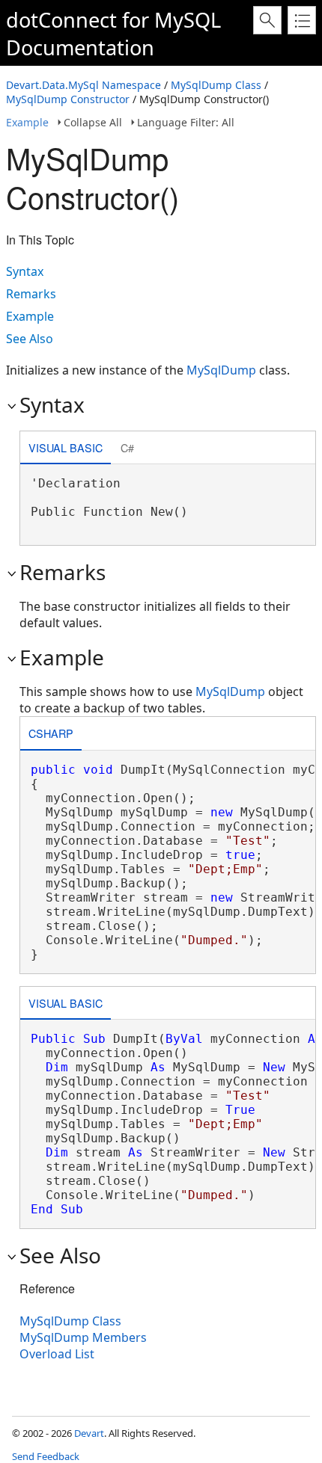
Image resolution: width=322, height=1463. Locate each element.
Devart (89, 1433)
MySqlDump (221, 370)
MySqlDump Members (83, 1337)
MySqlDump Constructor (68, 99)
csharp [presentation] (50, 733)
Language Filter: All (185, 122)
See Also (29, 338)
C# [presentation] (127, 447)
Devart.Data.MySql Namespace (83, 85)
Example (27, 122)
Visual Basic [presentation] (65, 447)
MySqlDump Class (216, 85)
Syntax (24, 271)
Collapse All (93, 122)
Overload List (56, 1354)
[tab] (65, 449)
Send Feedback (45, 1456)
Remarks (31, 294)
